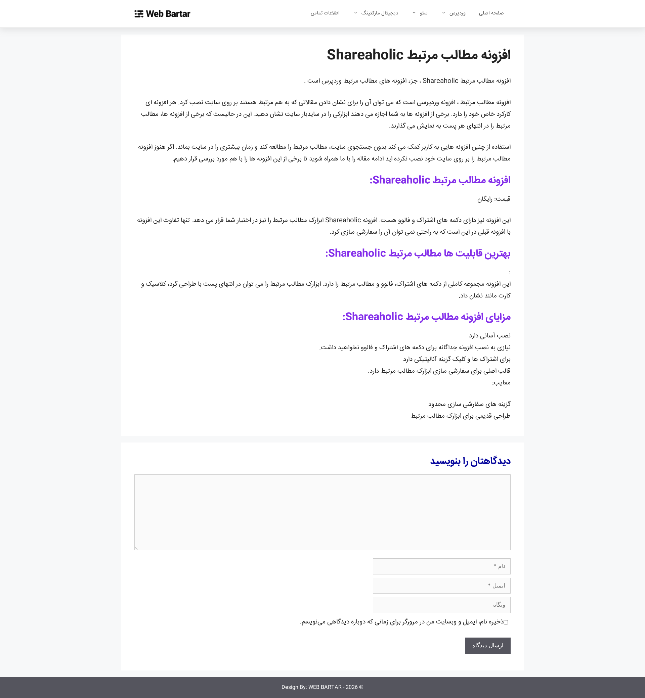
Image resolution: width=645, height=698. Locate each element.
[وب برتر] (162, 13)
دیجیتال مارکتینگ (379, 13)
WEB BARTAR (325, 687)
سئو (424, 13)
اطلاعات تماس (325, 13)
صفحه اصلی (491, 13)
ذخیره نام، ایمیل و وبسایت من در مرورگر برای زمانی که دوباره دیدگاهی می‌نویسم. (402, 622)
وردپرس (457, 13)
